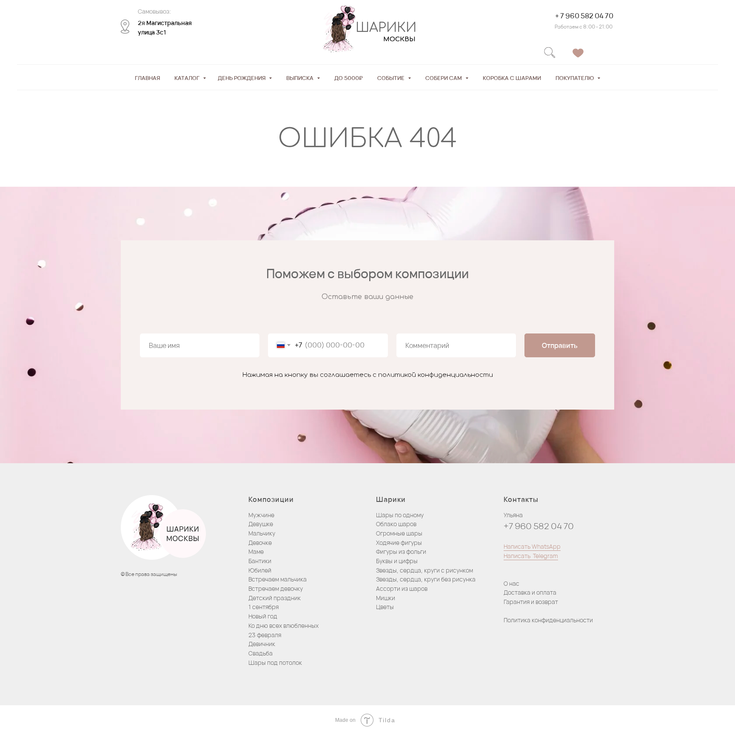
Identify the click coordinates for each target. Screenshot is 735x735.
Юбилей (259, 570)
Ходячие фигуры (399, 542)
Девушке (260, 524)
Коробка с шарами (512, 78)
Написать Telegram (531, 556)
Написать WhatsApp (532, 546)
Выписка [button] (300, 78)
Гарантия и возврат (531, 602)
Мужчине (261, 515)
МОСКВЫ (399, 39)
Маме (256, 551)
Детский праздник (274, 598)
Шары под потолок (275, 662)
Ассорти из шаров (401, 588)
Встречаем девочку (275, 588)
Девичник (261, 644)
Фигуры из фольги (401, 551)
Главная (147, 78)
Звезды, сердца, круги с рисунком (424, 570)
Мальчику (261, 533)
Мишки (385, 598)
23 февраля (264, 635)
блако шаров (398, 524)
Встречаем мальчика (277, 579)
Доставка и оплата (530, 592)
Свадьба (260, 653)
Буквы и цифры (397, 561)
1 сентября (263, 607)
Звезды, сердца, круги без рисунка (426, 579)
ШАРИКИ (386, 28)
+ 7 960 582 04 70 (584, 15)
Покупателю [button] (575, 78)
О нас (511, 583)
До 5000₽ (348, 78)
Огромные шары (399, 533)
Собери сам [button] (444, 78)
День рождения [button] (242, 78)
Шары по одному (400, 515)
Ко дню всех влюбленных (283, 625)
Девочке (260, 542)
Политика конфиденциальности (548, 620)
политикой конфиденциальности (435, 375)
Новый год (262, 616)
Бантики (259, 561)
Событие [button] (391, 78)
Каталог (187, 78)
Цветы (385, 607)
